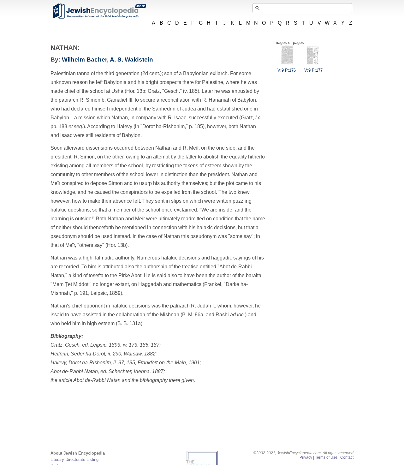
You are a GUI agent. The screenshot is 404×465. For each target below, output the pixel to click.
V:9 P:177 (313, 70)
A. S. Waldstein (131, 59)
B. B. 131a (129, 323)
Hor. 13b (116, 245)
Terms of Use (326, 457)
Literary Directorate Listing (74, 459)
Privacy (306, 457)
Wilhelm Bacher (84, 59)
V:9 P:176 (286, 70)
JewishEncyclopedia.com (99, 11)
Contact (347, 457)
